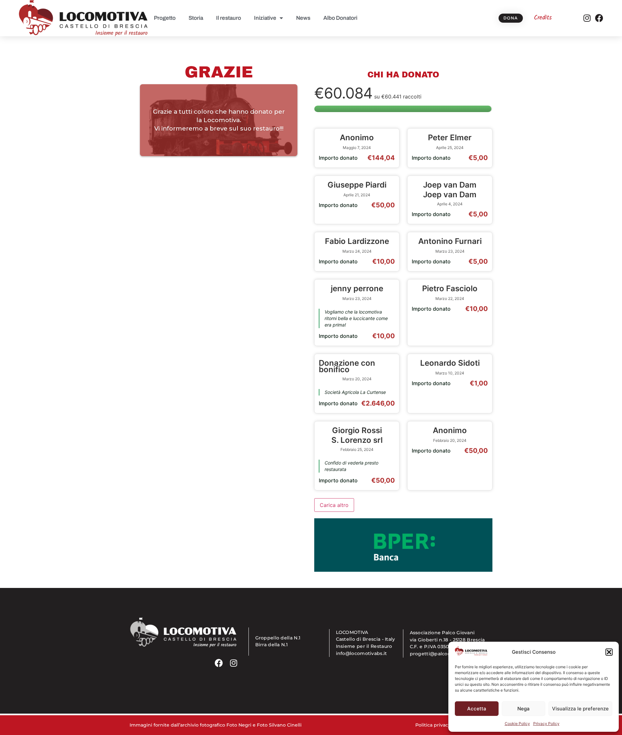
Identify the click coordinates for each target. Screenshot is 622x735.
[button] (609, 652)
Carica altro (334, 505)
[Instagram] (587, 18)
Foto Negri (238, 725)
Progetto (165, 18)
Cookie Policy (517, 723)
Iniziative (265, 18)
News (303, 18)
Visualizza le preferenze (580, 709)
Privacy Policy (546, 723)
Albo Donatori (340, 18)
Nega (523, 709)
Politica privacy (433, 725)
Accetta (476, 709)
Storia (196, 18)
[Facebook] (599, 18)
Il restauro (228, 18)
